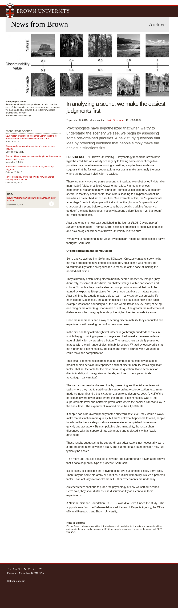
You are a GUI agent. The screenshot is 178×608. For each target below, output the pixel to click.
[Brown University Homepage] (38, 11)
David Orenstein (115, 120)
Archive (157, 24)
